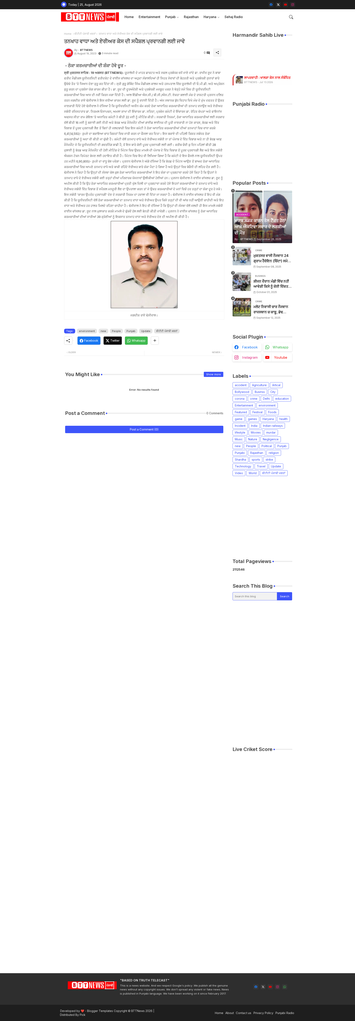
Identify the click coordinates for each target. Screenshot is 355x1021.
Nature (252, 439)
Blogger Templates (100, 1011)
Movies (256, 432)
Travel (261, 466)
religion (274, 452)
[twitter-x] (278, 4)
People (116, 331)
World (253, 473)
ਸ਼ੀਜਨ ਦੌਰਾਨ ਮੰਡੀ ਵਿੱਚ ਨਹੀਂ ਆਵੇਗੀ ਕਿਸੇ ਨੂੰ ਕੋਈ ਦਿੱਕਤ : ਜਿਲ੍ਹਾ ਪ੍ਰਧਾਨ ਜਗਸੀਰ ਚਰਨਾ (272, 284)
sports (256, 459)
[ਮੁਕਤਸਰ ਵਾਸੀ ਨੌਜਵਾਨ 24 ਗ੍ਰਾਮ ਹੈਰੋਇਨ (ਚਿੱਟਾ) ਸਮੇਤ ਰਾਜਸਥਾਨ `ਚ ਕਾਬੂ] (242, 256)
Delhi (266, 398)
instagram (250, 357)
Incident (240, 425)
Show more (213, 374)
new (103, 331)
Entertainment (149, 17)
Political (267, 446)
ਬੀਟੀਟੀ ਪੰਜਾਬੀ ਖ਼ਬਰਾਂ (85, 33)
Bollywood (242, 392)
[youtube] (285, 4)
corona (239, 398)
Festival (257, 412)
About (229, 1013)
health (283, 419)
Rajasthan (191, 17)
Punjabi (240, 452)
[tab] (129, 17)
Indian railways (273, 425)
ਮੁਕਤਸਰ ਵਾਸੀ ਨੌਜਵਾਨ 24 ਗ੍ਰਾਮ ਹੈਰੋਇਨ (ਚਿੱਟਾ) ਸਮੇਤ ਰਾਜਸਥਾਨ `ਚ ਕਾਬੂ (272, 259)
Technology (243, 466)
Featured (241, 412)
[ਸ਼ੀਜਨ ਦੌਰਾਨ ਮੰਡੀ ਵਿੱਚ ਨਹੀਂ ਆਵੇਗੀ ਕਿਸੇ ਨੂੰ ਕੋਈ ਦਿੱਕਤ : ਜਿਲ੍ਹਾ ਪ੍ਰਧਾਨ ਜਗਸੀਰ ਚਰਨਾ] (242, 281)
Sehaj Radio (234, 17)
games (252, 419)
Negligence (271, 439)
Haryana (210, 17)
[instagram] (292, 4)
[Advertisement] (294, 517)
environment (87, 331)
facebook (250, 347)
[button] (291, 17)
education (282, 398)
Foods (272, 412)
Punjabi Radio (284, 1013)
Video (239, 473)
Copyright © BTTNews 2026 (133, 1011)
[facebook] (271, 4)
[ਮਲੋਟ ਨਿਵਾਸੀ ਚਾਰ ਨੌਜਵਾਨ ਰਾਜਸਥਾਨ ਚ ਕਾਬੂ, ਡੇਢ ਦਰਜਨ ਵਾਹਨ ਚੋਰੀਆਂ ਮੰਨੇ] (242, 307)
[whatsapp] (284, 986)
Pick (82, 1014)
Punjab (170, 17)
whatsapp (280, 347)
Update (145, 331)
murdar (271, 432)
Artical (276, 385)
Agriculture (259, 385)
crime (253, 398)
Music (239, 439)
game (238, 419)
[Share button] (155, 341)
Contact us (243, 1013)
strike (269, 459)
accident (241, 385)
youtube (280, 357)
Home (129, 17)
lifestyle (240, 432)
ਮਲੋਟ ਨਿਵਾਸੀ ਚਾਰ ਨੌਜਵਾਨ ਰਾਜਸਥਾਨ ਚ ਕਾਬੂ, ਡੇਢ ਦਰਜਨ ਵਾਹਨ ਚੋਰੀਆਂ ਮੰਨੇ (271, 310)
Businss (260, 392)
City (272, 392)
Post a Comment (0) (144, 429)
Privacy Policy (263, 1013)
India (254, 425)
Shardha (240, 459)
